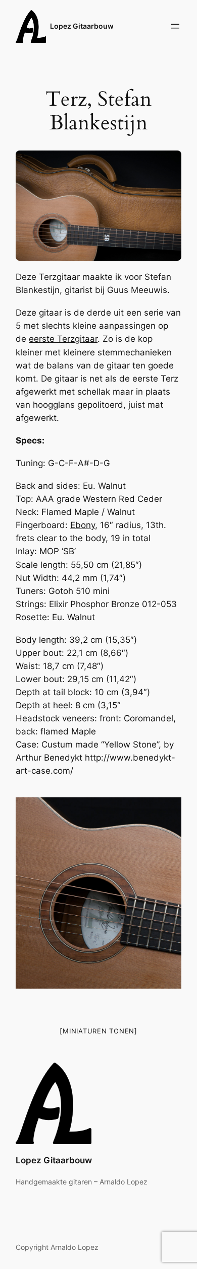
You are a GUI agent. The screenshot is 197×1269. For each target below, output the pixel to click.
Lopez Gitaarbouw (82, 26)
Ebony (82, 525)
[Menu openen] (175, 26)
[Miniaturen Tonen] (98, 1031)
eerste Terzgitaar (63, 339)
